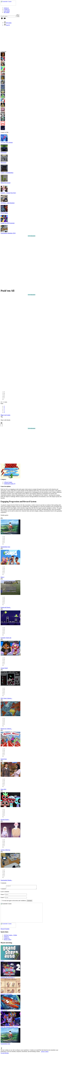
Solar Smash (4, 1010)
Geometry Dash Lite (6, 637)
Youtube (7, 928)
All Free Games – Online (10, 935)
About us (6, 936)
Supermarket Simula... (6, 880)
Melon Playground (5, 182)
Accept (3, 1053)
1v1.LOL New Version (7, 142)
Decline (7, 1053)
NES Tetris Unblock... (6, 698)
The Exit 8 (3, 162)
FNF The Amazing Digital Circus (9, 1027)
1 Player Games (8, 482)
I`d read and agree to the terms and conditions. (14, 900)
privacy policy (45, 1051)
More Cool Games (5, 415)
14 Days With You (5, 850)
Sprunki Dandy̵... (5, 819)
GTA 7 (2, 961)
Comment (3, 888)
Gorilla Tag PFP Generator (8, 223)
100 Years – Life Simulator (8, 203)
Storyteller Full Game (6, 994)
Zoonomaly (4, 152)
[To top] (1, 1048)
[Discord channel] (2, 19)
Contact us (6, 938)
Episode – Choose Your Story (8, 192)
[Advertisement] (31, 38)
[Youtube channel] (4, 19)
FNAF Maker (4, 213)
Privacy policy (7, 939)
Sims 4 (2, 577)
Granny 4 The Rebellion (7, 172)
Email (3, 897)
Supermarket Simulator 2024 (8, 233)
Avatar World (4, 668)
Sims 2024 (3, 789)
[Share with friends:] (2, 417)
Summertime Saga (5, 546)
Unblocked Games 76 (9, 483)
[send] (17, 15)
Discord (3, 928)
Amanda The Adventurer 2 (8, 977)
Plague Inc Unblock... (6, 728)
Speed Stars (4, 759)
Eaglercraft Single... (6, 607)
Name (3, 894)
